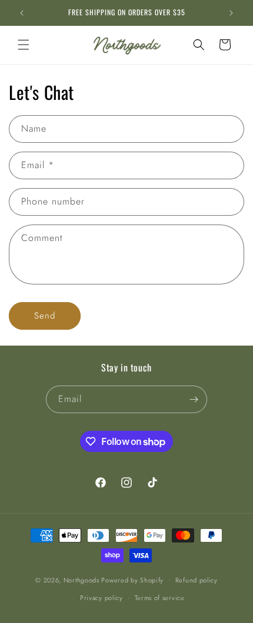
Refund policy (196, 580)
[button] (23, 45)
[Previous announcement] (22, 13)
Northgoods (81, 579)
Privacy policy (101, 597)
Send (44, 315)
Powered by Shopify (132, 579)
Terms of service (160, 597)
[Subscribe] (194, 399)
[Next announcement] (231, 13)
